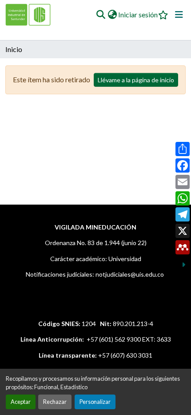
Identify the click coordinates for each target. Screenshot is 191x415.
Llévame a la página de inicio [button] (136, 80)
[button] (100, 14)
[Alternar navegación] (179, 14)
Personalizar (95, 401)
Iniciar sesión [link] (138, 14)
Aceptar (21, 401)
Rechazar (55, 401)
